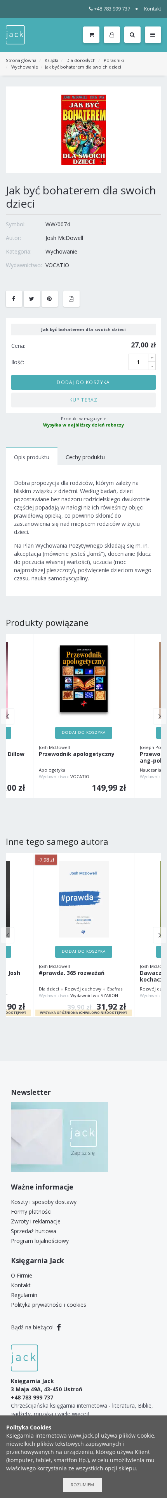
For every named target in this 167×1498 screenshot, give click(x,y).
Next (160, 716)
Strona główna (21, 60)
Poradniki (114, 60)
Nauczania (150, 770)
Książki (51, 60)
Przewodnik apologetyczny (77, 754)
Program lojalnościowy (40, 1240)
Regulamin (24, 1295)
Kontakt (152, 8)
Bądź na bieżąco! (33, 1327)
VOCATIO (57, 265)
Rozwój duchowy (83, 989)
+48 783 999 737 (112, 8)
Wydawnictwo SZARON (94, 995)
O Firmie (21, 1275)
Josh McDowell (64, 237)
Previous (7, 716)
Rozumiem (82, 1484)
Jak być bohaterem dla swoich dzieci (83, 67)
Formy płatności (31, 1211)
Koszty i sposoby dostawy (44, 1201)
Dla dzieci (49, 989)
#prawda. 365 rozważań (71, 973)
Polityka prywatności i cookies (48, 1304)
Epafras (114, 989)
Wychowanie (24, 67)
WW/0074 (57, 224)
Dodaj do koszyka (83, 382)
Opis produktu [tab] (31, 457)
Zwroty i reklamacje (36, 1221)
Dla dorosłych (81, 60)
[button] (113, 35)
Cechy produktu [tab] (85, 457)
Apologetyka (52, 770)
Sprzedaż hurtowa (33, 1231)
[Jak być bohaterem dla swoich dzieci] (83, 129)
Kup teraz (84, 400)
